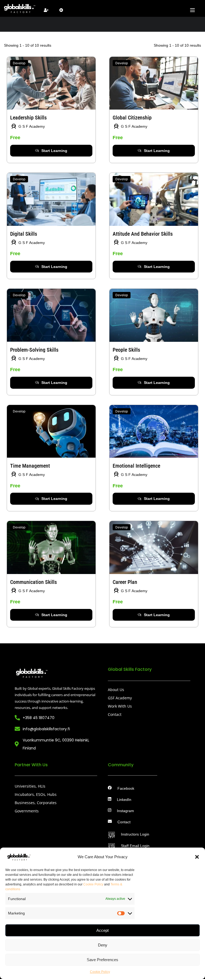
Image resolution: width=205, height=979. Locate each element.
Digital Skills (23, 234)
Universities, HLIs (30, 786)
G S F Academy (31, 126)
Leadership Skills (28, 117)
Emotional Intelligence (136, 466)
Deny (102, 945)
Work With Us (120, 706)
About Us (116, 689)
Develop (19, 63)
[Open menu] (193, 10)
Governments (27, 810)
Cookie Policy (93, 884)
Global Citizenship (132, 117)
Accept (102, 930)
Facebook (125, 788)
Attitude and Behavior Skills (143, 234)
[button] (197, 857)
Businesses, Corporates (36, 802)
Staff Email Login (135, 845)
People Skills (126, 350)
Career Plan (125, 582)
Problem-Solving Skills (34, 350)
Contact (114, 714)
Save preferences (102, 959)
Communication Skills (33, 582)
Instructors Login (135, 834)
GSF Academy (120, 697)
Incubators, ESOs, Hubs (36, 794)
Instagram (125, 810)
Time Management (30, 466)
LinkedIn (124, 799)
